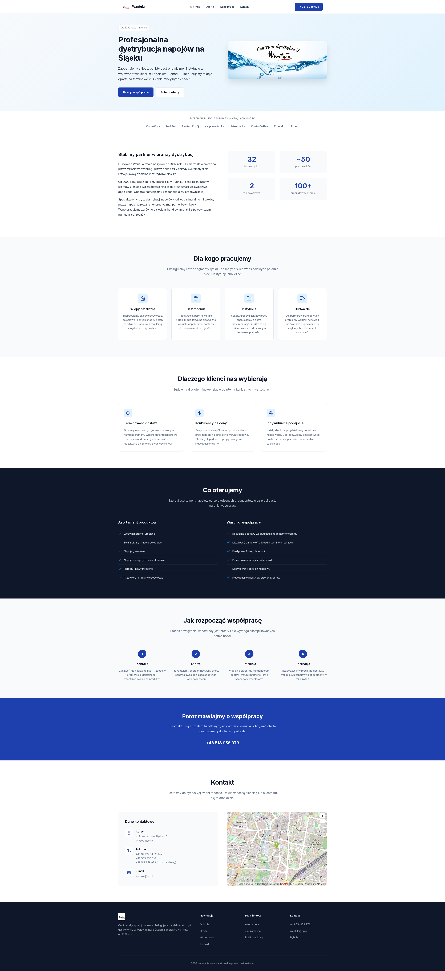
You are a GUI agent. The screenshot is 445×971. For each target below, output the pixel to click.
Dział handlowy (254, 937)
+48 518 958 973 (308, 6)
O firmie (195, 6)
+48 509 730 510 (146, 858)
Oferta (210, 6)
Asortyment (252, 924)
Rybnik (294, 937)
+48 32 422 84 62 (146, 854)
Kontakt (244, 6)
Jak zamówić (253, 931)
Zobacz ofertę (170, 92)
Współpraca (227, 6)
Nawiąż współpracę (136, 92)
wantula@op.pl (144, 876)
